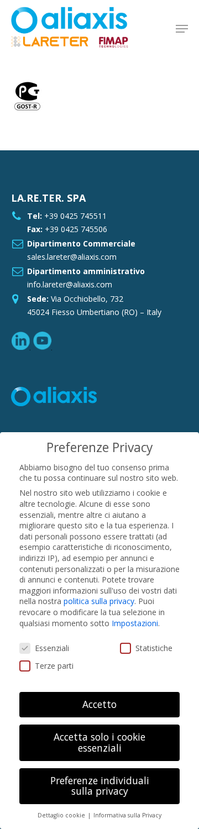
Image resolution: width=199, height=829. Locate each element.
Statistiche (153, 648)
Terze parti (54, 665)
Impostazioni (135, 623)
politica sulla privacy (99, 601)
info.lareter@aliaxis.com (69, 284)
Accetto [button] (99, 704)
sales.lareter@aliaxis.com (72, 256)
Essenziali (52, 648)
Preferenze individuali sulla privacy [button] (99, 786)
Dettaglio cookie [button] (62, 815)
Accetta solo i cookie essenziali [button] (99, 742)
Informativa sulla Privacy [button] (127, 815)
